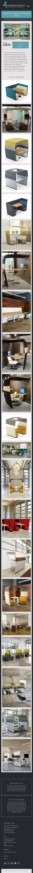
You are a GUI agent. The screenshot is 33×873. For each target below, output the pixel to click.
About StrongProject (8, 840)
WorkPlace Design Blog (9, 839)
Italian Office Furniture (9, 829)
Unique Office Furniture (9, 832)
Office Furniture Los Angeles (10, 827)
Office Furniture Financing (10, 852)
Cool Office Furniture (9, 830)
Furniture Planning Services (10, 842)
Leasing (5, 858)
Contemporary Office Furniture (11, 825)
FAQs (5, 844)
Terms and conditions (21, 871)
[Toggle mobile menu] (28, 6)
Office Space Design (8, 845)
